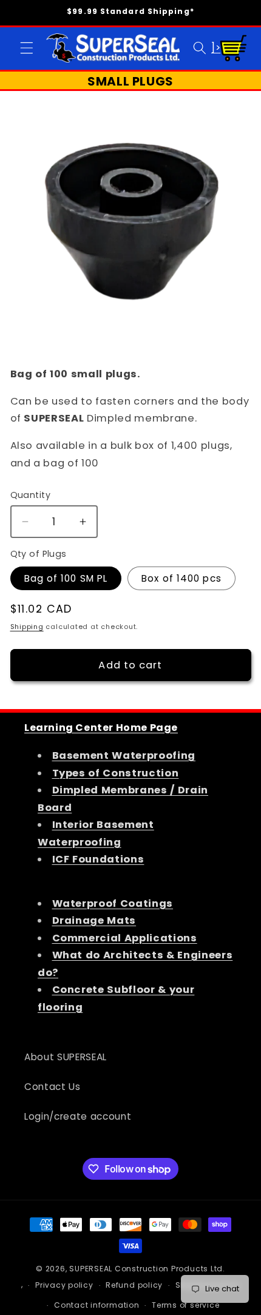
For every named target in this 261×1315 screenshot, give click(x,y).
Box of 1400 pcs (181, 578)
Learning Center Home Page (101, 728)
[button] (26, 47)
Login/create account (77, 1116)
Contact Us (52, 1086)
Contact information (97, 1305)
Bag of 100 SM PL (66, 578)
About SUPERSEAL (65, 1057)
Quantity (30, 495)
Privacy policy (64, 1285)
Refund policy (134, 1285)
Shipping (27, 626)
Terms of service (185, 1305)
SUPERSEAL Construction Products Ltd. (147, 1268)
